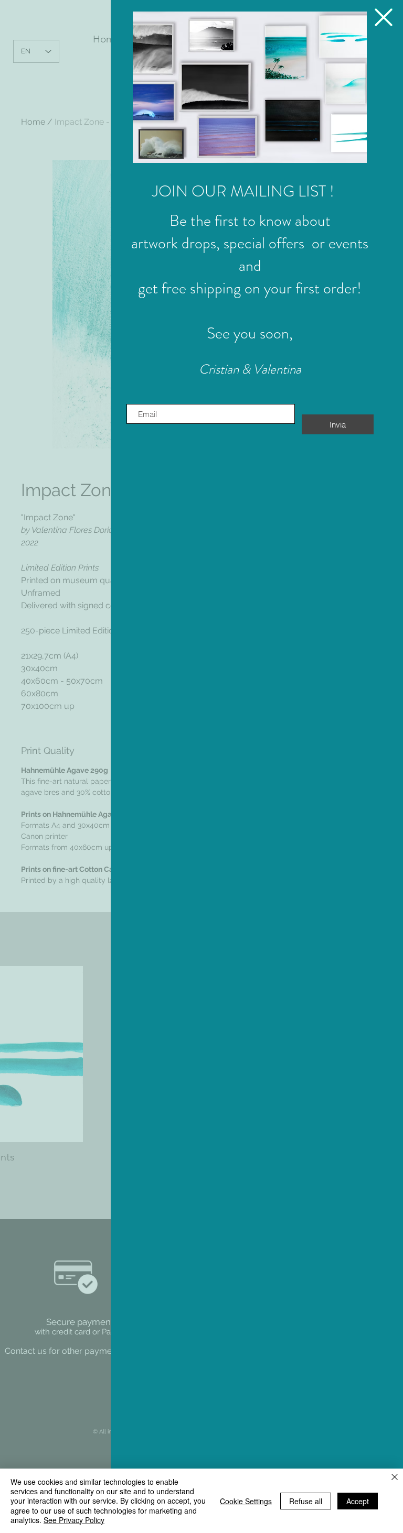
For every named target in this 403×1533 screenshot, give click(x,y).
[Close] (394, 1478)
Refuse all (305, 1501)
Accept (357, 1501)
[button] (250, 87)
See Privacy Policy (74, 1520)
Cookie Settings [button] (246, 1501)
